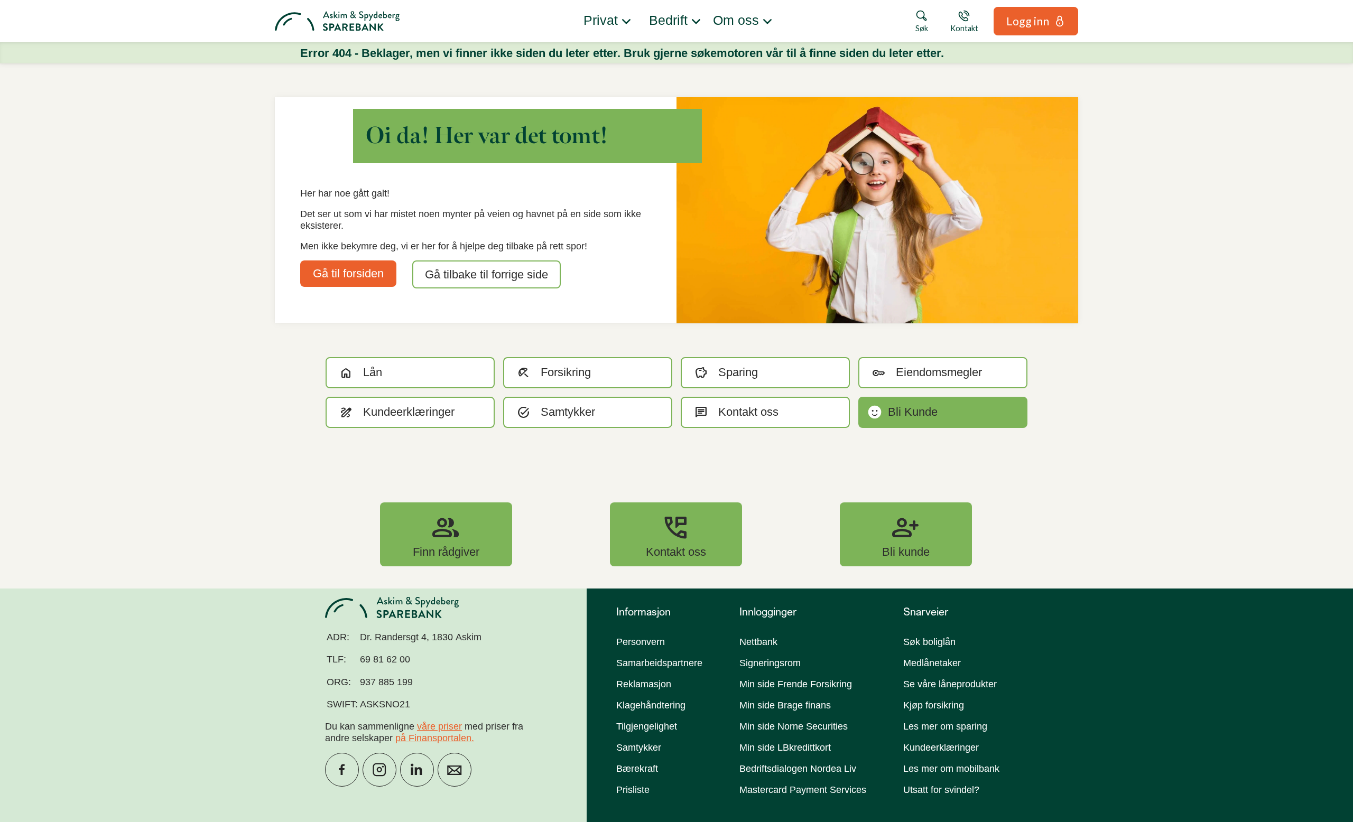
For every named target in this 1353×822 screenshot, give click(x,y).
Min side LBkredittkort (785, 747)
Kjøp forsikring (933, 705)
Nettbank (758, 642)
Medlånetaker (932, 663)
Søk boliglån (929, 642)
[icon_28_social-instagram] (379, 770)
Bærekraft (637, 768)
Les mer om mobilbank (951, 768)
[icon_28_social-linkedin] (417, 770)
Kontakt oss (676, 534)
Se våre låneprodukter (950, 684)
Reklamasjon (643, 684)
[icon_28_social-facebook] (342, 770)
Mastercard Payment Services (802, 789)
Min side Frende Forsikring (795, 684)
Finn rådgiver (446, 534)
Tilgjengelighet (646, 726)
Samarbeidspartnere (659, 663)
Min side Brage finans (785, 705)
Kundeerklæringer (941, 747)
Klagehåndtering (650, 705)
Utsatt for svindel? (941, 789)
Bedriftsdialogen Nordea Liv (797, 768)
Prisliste (633, 789)
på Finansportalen (433, 738)
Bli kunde (906, 534)
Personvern (640, 642)
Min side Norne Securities (793, 726)
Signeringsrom (770, 663)
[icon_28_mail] (454, 770)
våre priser (439, 726)
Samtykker (638, 747)
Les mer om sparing (945, 726)
